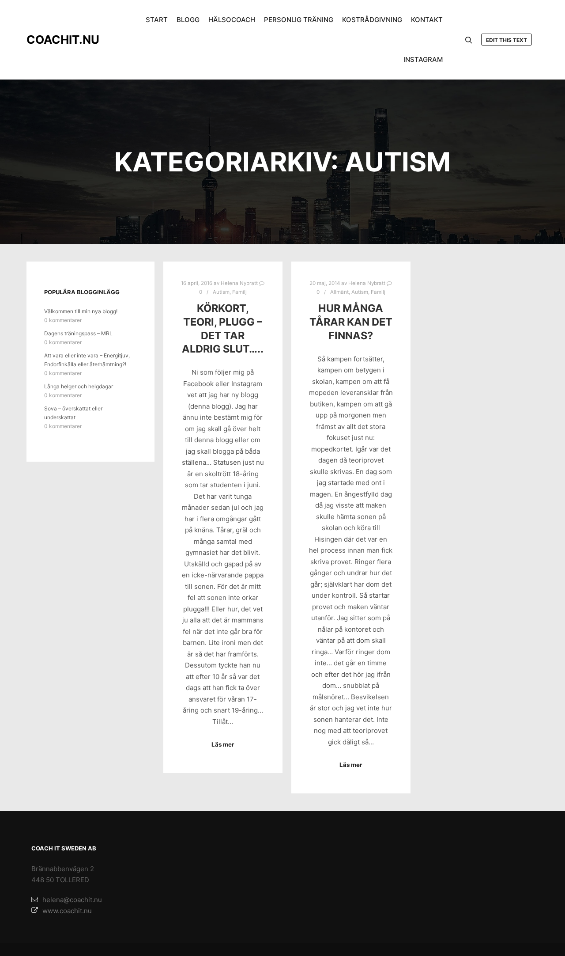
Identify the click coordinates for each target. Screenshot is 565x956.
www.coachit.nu (67, 911)
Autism (221, 292)
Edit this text (506, 40)
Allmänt (339, 292)
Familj (239, 292)
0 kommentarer (63, 320)
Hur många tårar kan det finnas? (350, 321)
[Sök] (469, 40)
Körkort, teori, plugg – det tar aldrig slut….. (223, 328)
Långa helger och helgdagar (78, 386)
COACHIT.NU (62, 39)
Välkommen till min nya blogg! (80, 311)
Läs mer (222, 744)
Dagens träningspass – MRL (78, 333)
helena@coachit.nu (72, 899)
